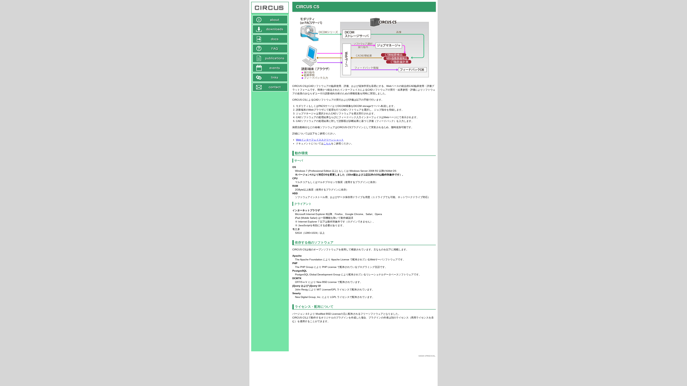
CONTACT (270, 87)
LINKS (270, 77)
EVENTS (270, 67)
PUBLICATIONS (270, 58)
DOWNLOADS (270, 29)
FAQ (270, 48)
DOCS (270, 38)
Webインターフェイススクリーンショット (320, 139)
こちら (327, 143)
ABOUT (270, 19)
